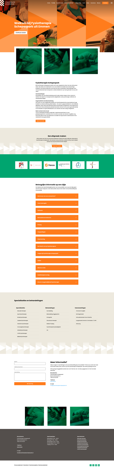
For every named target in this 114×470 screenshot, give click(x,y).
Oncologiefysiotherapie (23, 327)
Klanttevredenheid (42, 465)
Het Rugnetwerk (80, 314)
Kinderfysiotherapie (22, 317)
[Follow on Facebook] (91, 465)
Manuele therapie (21, 311)
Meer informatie (40, 121)
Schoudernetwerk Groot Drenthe (84, 317)
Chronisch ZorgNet (80, 311)
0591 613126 (53, 381)
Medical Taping (50, 323)
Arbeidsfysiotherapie (22, 330)
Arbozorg (78, 323)
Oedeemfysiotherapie (22, 320)
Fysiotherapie (59, 3)
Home (48, 3)
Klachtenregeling (33, 465)
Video (87, 3)
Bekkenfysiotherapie (22, 336)
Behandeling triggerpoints (53, 314)
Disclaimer (26, 465)
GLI (47, 330)
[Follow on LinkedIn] (99, 465)
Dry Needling (50, 311)
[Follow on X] (93, 465)
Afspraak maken (21, 33)
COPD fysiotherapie (22, 333)
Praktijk (53, 3)
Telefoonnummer (18, 367)
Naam (15, 361)
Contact (105, 3)
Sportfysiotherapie (21, 314)
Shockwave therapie (52, 320)
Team (83, 3)
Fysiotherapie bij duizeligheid (54, 327)
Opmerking (17, 372)
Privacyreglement (18, 465)
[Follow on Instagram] (96, 465)
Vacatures (93, 3)
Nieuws (98, 3)
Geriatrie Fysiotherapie (22, 323)
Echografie (49, 317)
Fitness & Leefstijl (68, 3)
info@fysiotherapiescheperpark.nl (58, 385)
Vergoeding (78, 3)
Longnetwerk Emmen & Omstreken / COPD (86, 320)
